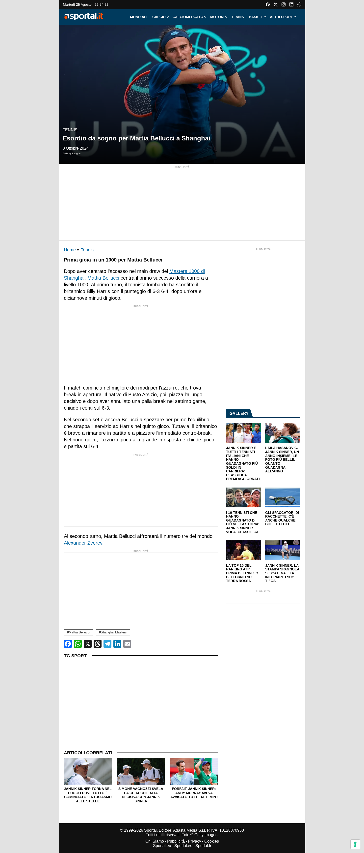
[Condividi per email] (127, 644)
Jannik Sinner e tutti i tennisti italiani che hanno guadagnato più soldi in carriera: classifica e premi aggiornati (243, 463)
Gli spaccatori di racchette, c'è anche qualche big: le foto (282, 518)
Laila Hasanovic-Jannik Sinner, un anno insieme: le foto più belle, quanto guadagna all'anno (282, 459)
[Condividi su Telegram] (107, 644)
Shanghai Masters (114, 632)
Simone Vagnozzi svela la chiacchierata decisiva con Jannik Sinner (87, 795)
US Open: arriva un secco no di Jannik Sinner (194, 793)
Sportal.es (183, 846)
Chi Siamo (154, 841)
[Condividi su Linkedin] (117, 644)
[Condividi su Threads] (98, 644)
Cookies (211, 841)
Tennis (70, 130)
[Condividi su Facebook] (68, 644)
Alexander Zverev (83, 543)
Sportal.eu (162, 846)
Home (70, 249)
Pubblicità (176, 841)
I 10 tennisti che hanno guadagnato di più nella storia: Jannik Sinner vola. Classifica (243, 522)
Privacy (194, 841)
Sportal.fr (203, 846)
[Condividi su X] (88, 644)
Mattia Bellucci (103, 278)
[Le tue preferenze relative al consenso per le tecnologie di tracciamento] (355, 844)
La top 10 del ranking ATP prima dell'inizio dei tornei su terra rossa (242, 573)
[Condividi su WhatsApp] (78, 644)
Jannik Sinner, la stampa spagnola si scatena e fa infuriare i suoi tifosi (282, 573)
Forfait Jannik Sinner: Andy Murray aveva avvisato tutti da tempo (140, 793)
